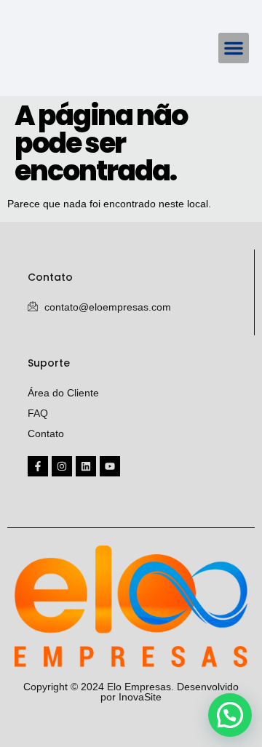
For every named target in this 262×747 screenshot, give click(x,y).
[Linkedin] (86, 466)
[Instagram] (62, 466)
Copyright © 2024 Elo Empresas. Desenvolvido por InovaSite (131, 692)
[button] (233, 48)
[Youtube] (110, 466)
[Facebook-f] (38, 466)
